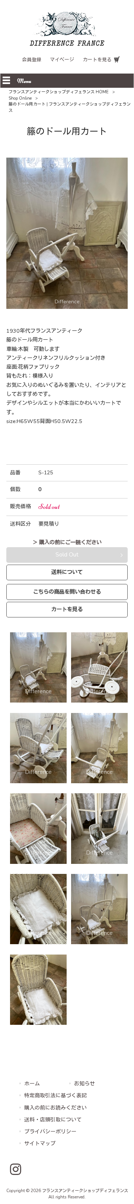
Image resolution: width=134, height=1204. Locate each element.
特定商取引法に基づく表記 (55, 1095)
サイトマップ (39, 1143)
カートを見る (97, 60)
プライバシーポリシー (50, 1131)
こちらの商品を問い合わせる (67, 591)
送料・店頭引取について (53, 1119)
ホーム (32, 1083)
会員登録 (31, 60)
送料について (67, 572)
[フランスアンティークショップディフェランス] (67, 44)
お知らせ (84, 1083)
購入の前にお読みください (55, 1107)
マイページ (62, 60)
